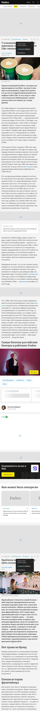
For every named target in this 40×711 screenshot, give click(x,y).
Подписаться (8, 474)
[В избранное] (37, 39)
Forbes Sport (6, 508)
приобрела (32, 274)
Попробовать (21, 53)
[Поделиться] (34, 39)
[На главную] (5, 2)
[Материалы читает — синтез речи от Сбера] (31, 39)
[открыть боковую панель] (33, 2)
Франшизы (31, 6)
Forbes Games (10, 6)
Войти (28, 2)
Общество (34, 508)
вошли (24, 281)
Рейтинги (23, 6)
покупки (29, 167)
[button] (37, 2)
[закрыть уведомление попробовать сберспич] (31, 44)
